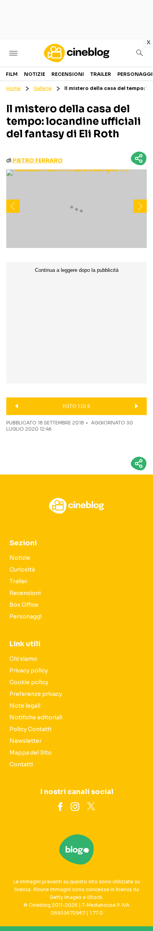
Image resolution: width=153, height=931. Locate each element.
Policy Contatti (30, 729)
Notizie (34, 74)
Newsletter (25, 740)
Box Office (23, 604)
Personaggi (135, 74)
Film (12, 74)
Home (13, 88)
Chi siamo (23, 658)
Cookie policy (28, 682)
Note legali (24, 705)
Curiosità (22, 569)
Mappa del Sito (30, 752)
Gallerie (42, 88)
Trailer (100, 74)
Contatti (21, 764)
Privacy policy (28, 670)
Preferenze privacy (35, 693)
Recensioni (67, 74)
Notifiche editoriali (35, 717)
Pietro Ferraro (38, 160)
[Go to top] (137, 905)
